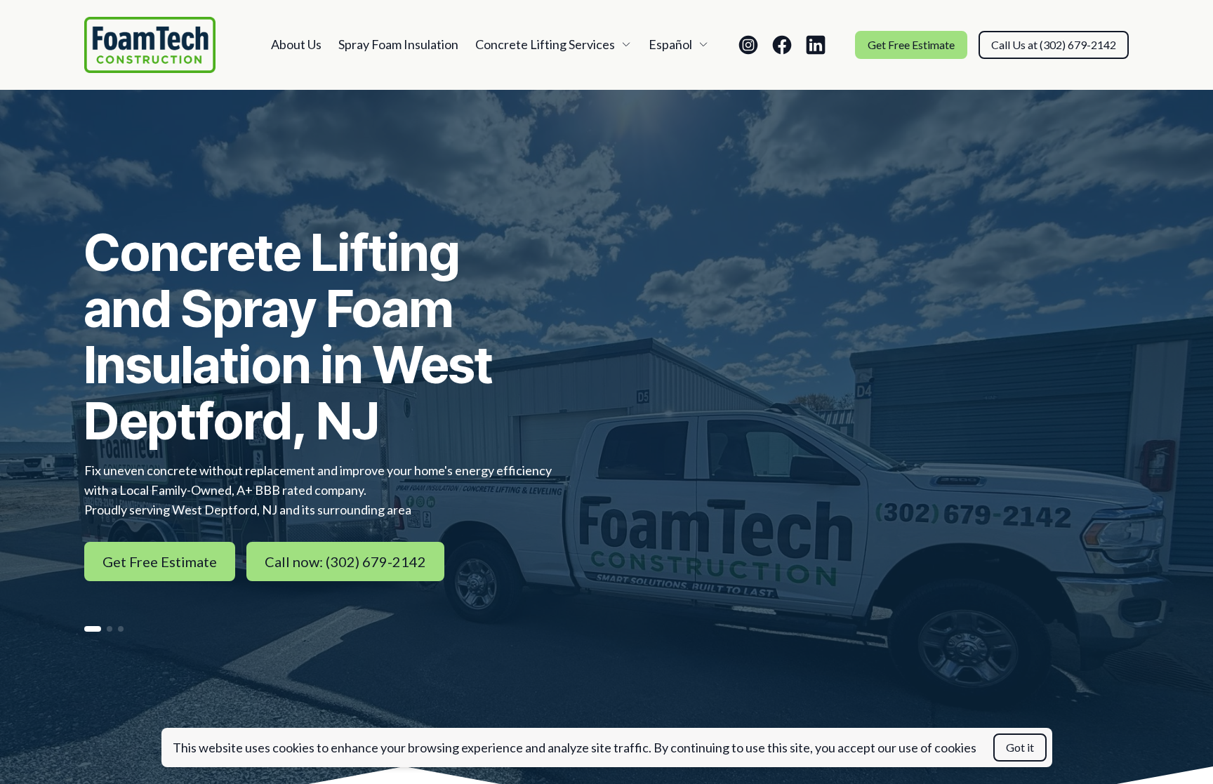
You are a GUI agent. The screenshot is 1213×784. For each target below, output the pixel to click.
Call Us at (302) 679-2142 (1053, 44)
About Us (296, 44)
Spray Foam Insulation (398, 44)
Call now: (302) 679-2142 (345, 561)
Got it (1020, 747)
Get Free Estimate (911, 44)
